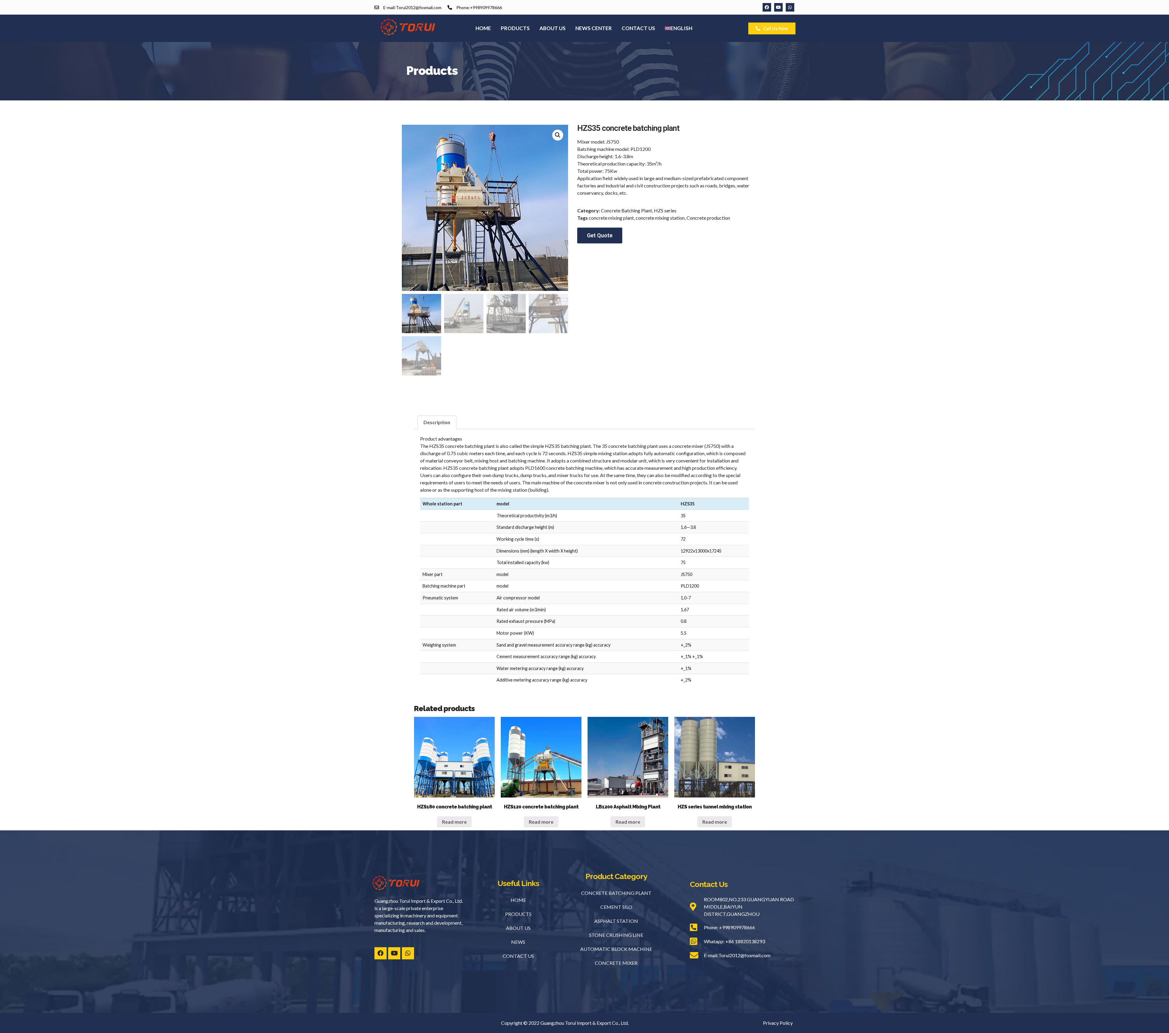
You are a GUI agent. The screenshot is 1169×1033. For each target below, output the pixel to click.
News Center (593, 28)
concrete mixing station (660, 218)
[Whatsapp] (790, 7)
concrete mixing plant (611, 218)
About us (552, 28)
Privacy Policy (778, 1023)
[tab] (436, 422)
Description (436, 422)
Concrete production (708, 218)
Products (515, 28)
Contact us (638, 28)
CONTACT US (518, 956)
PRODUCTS (518, 914)
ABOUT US (518, 928)
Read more (454, 822)
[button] (772, 28)
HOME (518, 900)
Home (483, 28)
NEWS (518, 942)
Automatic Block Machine (616, 949)
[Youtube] (778, 7)
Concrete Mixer (616, 963)
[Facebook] (767, 7)
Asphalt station (616, 921)
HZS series (665, 210)
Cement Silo (616, 907)
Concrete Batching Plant (626, 210)
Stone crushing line (616, 935)
